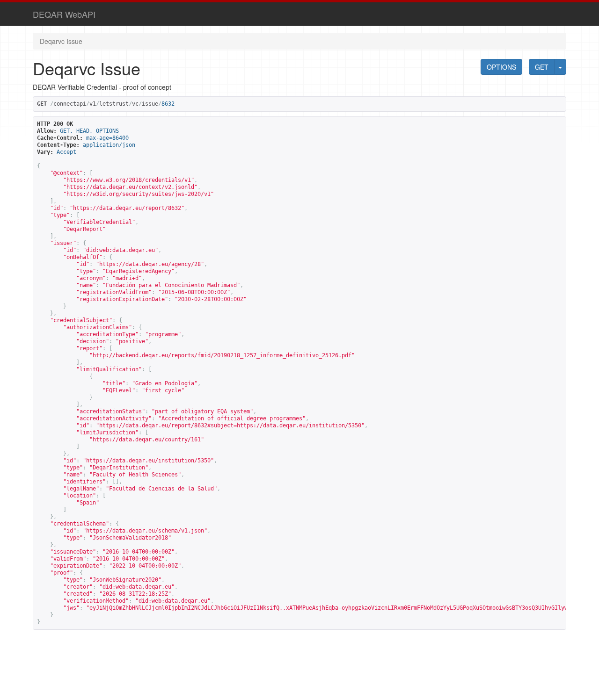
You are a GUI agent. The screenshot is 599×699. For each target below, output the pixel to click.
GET (541, 67)
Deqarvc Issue (61, 41)
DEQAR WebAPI (64, 14)
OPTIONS (501, 67)
